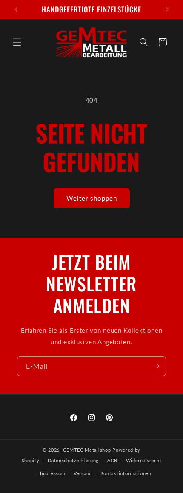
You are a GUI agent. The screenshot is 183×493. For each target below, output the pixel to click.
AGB (112, 460)
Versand (83, 473)
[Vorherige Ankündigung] (15, 9)
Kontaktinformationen (126, 473)
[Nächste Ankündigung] (167, 9)
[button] (17, 42)
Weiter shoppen (91, 198)
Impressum (52, 473)
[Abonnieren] (156, 366)
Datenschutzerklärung (73, 460)
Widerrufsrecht (144, 460)
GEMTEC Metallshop (87, 450)
